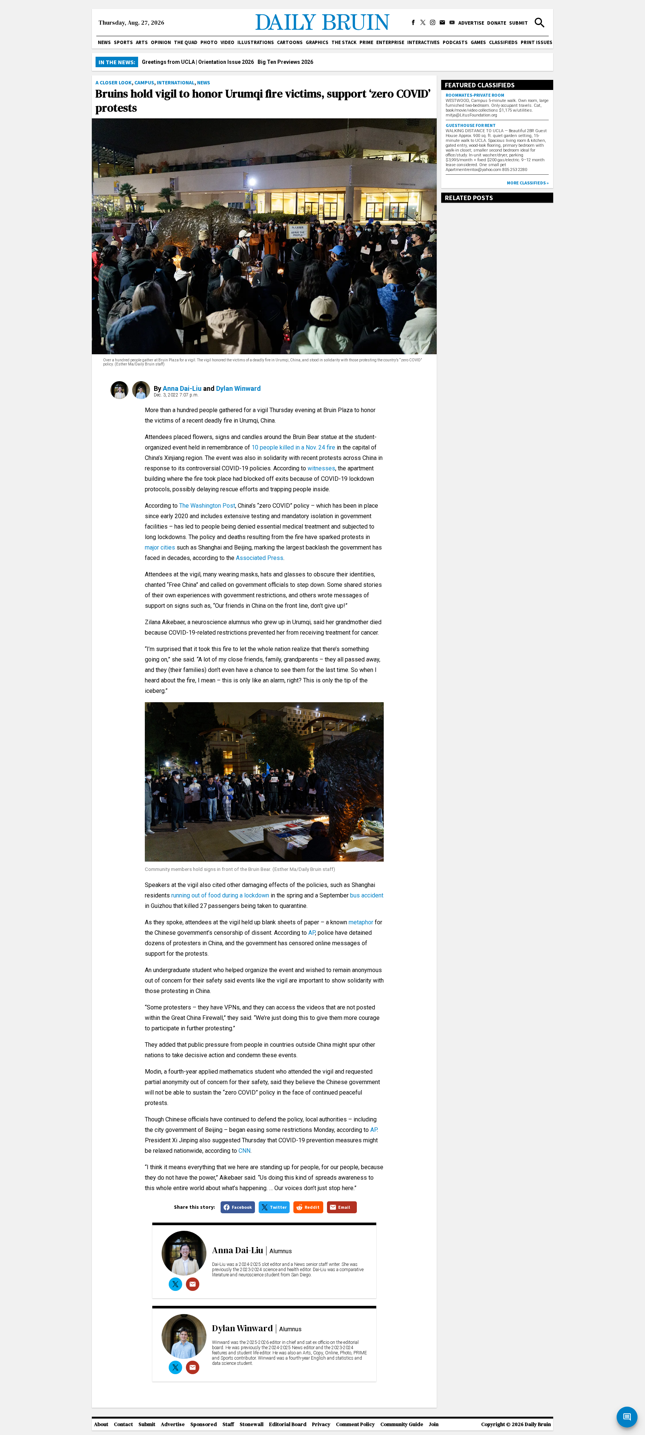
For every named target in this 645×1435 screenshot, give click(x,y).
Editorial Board (287, 1424)
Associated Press (259, 557)
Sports (123, 42)
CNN (244, 1150)
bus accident (366, 895)
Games (478, 42)
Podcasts (455, 42)
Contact (123, 1424)
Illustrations (255, 42)
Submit (518, 22)
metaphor (361, 922)
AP (311, 932)
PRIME (366, 42)
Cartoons (290, 42)
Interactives (423, 42)
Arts (142, 42)
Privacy (321, 1424)
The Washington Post (207, 505)
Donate (496, 22)
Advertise (471, 22)
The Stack (343, 42)
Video (227, 42)
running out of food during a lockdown (220, 895)
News (104, 42)
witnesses (321, 468)
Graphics (317, 42)
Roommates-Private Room (475, 95)
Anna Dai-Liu (182, 388)
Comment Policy (355, 1424)
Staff (228, 1424)
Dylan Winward (238, 388)
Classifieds (503, 42)
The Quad (185, 42)
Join (434, 1424)
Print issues (536, 42)
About (101, 1424)
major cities (160, 547)
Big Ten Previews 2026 (285, 62)
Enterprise (390, 42)
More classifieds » (528, 183)
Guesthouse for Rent (471, 125)
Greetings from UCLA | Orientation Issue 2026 (198, 62)
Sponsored (203, 1424)
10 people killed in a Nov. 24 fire (293, 447)
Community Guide (401, 1424)
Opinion (161, 42)
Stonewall (252, 1424)
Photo (209, 42)
